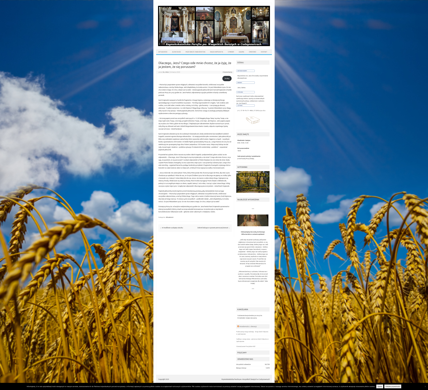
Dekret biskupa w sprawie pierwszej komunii (214, 228)
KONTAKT (264, 52)
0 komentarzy (227, 72)
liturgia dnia (261, 110)
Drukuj (227, 78)
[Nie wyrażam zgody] (425, 386)
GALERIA (241, 52)
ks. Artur (166, 72)
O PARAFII (231, 52)
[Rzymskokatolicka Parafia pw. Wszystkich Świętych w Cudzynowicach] (214, 45)
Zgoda (380, 386)
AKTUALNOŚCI (162, 52)
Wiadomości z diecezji (248, 326)
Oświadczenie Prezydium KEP (245, 346)
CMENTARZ (252, 52)
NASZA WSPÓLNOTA (216, 52)
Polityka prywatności (393, 386)
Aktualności (169, 217)
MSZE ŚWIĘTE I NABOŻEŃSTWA (195, 52)
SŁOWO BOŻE (176, 52)
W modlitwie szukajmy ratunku (171, 228)
